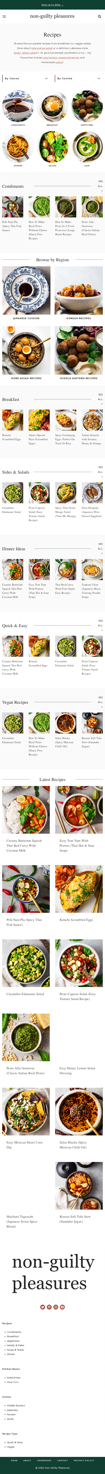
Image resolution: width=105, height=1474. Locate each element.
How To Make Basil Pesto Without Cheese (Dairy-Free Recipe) (38, 230)
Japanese (12, 1410)
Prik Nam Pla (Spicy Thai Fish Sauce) (11, 226)
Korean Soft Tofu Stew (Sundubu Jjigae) (92, 742)
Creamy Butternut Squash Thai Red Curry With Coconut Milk (24, 845)
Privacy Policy (84, 1460)
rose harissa (50, 57)
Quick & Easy (15, 1442)
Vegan (11, 1446)
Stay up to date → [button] (52, 4)
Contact (62, 1460)
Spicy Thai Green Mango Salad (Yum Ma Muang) (65, 512)
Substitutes (14, 1377)
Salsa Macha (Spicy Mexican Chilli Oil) (64, 742)
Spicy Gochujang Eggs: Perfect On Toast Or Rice (65, 439)
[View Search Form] (99, 16)
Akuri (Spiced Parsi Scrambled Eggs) (38, 439)
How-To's (12, 1382)
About (27, 1460)
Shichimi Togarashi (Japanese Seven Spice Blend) (22, 1221)
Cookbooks (44, 1460)
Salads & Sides (15, 1345)
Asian (10, 1418)
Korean (11, 1414)
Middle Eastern (16, 1405)
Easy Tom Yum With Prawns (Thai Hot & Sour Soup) (77, 845)
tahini (59, 62)
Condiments (14, 1332)
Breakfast (13, 1336)
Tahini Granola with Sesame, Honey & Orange (91, 439)
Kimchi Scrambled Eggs (76, 919)
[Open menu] (4, 16)
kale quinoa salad (41, 48)
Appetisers (13, 1340)
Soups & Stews (15, 1349)
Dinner (11, 1354)
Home (14, 1460)
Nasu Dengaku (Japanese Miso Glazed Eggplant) (92, 512)
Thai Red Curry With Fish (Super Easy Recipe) (65, 589)
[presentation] (12, 206)
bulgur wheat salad (25, 52)
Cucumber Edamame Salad (25, 994)
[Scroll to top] (6, 1463)
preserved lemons (69, 57)
